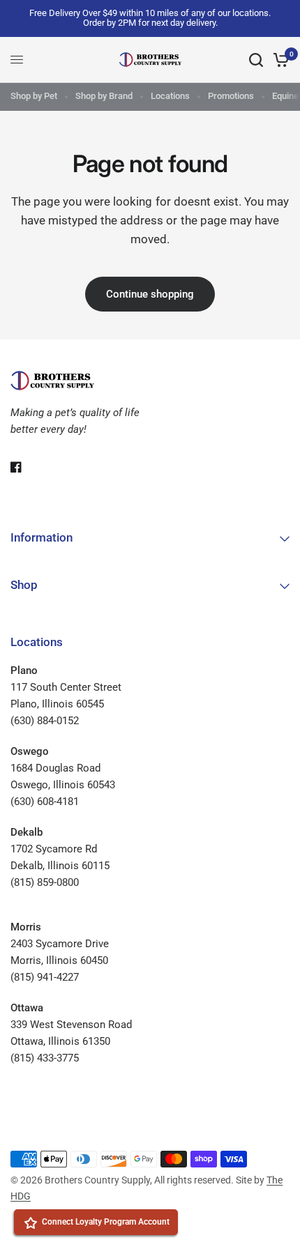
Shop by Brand (104, 96)
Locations (170, 96)
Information (41, 537)
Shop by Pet (33, 96)
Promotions (231, 96)
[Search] (256, 60)
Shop (24, 585)
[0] (279, 60)
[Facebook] (25, 467)
